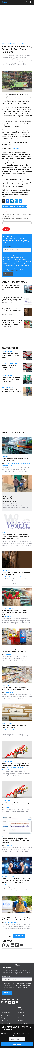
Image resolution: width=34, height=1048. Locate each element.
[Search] (26, 2)
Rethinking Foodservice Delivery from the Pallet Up (11, 390)
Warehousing (7, 43)
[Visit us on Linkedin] (12, 945)
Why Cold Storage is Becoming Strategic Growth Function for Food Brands (16, 919)
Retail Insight (9, 692)
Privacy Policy (14, 270)
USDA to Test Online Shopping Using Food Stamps (9, 367)
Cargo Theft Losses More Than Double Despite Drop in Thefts (12, 310)
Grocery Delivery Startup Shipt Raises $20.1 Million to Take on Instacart (11, 379)
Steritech (8, 616)
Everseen (8, 654)
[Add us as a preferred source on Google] (20, 201)
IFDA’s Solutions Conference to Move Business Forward (12, 286)
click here (15, 148)
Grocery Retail (18, 43)
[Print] (3, 201)
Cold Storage (6, 916)
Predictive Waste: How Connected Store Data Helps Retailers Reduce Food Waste (16, 688)
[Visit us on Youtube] (21, 945)
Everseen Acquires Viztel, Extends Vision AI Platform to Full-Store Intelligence (17, 651)
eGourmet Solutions (12, 922)
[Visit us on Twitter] (8, 945)
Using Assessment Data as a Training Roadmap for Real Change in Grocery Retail (12, 322)
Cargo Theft (6, 570)
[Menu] (30, 2)
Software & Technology (10, 363)
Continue (17, 1044)
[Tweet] (16, 201)
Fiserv (7, 807)
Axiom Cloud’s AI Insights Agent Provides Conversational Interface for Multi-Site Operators (16, 840)
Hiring (4, 532)
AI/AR (3, 647)
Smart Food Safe (10, 730)
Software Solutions (8, 608)
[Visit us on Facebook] (3, 945)
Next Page (19, 936)
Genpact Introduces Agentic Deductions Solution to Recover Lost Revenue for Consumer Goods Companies (16, 880)
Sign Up (8, 274)
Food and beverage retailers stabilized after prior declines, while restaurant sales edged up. (16, 810)
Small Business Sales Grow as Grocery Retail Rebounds (15, 804)
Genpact (8, 885)
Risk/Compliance (7, 723)
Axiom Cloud (9, 845)
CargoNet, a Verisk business (14, 577)
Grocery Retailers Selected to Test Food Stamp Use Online (11, 355)
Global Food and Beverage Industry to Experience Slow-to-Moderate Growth (15, 764)
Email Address (8, 246)
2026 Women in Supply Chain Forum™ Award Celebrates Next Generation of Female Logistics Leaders (12, 299)
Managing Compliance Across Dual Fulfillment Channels (14, 726)
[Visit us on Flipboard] (17, 945)
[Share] (7, 201)
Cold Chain (5, 456)
